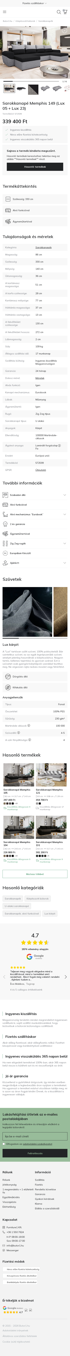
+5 (48, 856)
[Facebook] (47, 1325)
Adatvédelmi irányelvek (15, 1330)
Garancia (40, 1194)
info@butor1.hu (15, 1245)
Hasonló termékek (35, 166)
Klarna (38, 1203)
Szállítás (40, 1179)
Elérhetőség (9, 1206)
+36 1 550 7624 (15, 1232)
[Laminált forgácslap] (59, 445)
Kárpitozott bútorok (25, 21)
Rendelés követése (45, 1189)
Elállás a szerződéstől (47, 1208)
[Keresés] (59, 12)
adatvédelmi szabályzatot (37, 1144)
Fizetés (39, 1184)
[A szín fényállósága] (29, 739)
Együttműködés (11, 1197)
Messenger (13, 1250)
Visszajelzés (9, 1202)
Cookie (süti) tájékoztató (16, 1341)
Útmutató (41, 470)
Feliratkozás (35, 1153)
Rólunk (6, 1179)
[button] (35, 3)
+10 (16, 803)
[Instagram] (53, 1325)
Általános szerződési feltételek (20, 1336)
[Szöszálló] (18, 732)
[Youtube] (59, 1325)
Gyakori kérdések (44, 1198)
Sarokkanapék (45, 21)
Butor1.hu (7, 21)
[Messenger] (64, 1325)
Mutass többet (35, 874)
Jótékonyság (9, 1184)
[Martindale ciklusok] (29, 725)
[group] (35, 974)
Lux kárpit (11, 644)
